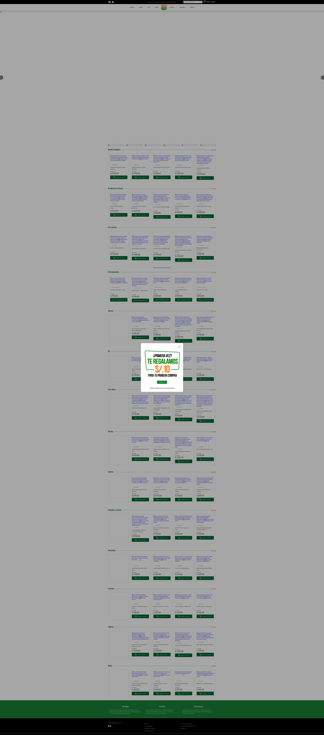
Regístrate (162, 382)
